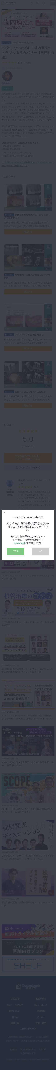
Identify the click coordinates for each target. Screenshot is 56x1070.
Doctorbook (20, 543)
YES (15, 551)
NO (40, 551)
